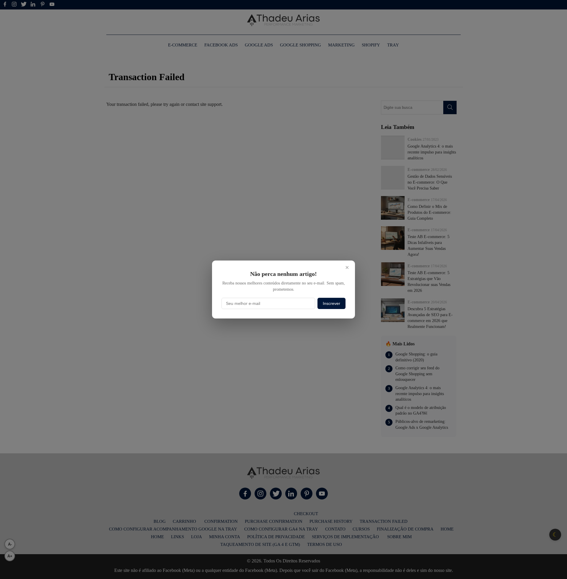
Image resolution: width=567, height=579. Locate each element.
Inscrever (331, 303)
